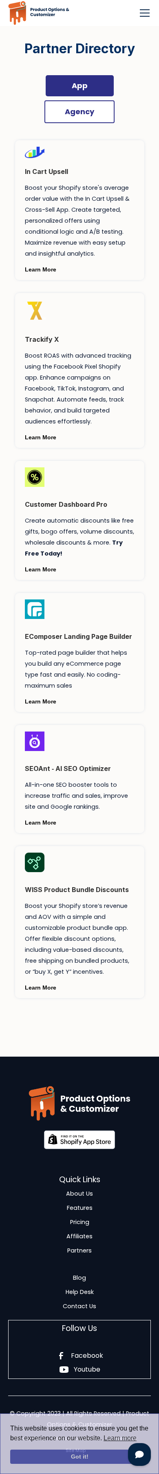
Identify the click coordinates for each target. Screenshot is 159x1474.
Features (80, 1208)
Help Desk (80, 1292)
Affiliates (79, 1236)
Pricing (79, 1222)
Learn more (120, 1438)
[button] (143, 13)
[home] (38, 13)
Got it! (79, 1456)
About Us (79, 1194)
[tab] (80, 85)
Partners (79, 1250)
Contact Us (79, 1306)
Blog (79, 1278)
